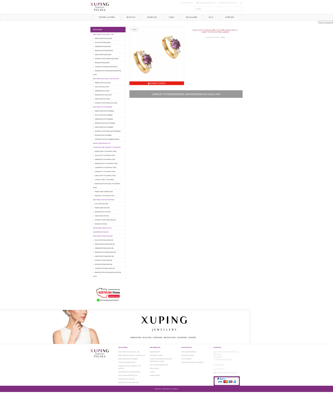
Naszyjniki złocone (102, 99)
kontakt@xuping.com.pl (227, 373)
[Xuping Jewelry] (114, 7)
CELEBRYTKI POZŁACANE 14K (105, 268)
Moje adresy (186, 359)
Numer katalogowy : (213, 37)
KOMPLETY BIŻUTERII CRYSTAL (105, 220)
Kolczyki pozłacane (102, 42)
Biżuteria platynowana (102, 107)
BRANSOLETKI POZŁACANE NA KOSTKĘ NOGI (107, 72)
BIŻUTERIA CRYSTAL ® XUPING (103, 199)
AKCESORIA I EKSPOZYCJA (102, 228)
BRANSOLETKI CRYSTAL (103, 212)
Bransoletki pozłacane (104, 50)
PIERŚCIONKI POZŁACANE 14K (105, 244)
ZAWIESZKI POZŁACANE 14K (104, 248)
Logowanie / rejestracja (227, 3)
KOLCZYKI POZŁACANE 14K (104, 240)
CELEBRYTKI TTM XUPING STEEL (106, 167)
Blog (211, 17)
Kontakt (229, 17)
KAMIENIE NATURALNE (100, 232)
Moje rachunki (187, 355)
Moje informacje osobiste (192, 362)
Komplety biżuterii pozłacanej (107, 58)
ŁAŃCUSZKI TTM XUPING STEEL (105, 175)
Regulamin (191, 17)
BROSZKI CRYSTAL (101, 224)
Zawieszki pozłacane (103, 46)
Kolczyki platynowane (104, 115)
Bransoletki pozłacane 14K (105, 252)
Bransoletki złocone (103, 95)
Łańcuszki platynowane (104, 127)
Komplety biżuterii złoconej (106, 103)
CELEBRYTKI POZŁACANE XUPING (106, 66)
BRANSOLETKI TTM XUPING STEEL (106, 163)
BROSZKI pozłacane (102, 62)
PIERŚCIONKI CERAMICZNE (104, 191)
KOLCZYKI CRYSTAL (101, 204)
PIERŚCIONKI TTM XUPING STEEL (106, 151)
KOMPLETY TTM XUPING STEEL (105, 171)
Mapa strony (155, 375)
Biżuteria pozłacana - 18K (103, 34)
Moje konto (186, 347)
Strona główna (107, 17)
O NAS (171, 17)
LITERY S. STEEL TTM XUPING (104, 179)
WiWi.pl (175, 389)
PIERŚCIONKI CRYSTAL (102, 208)
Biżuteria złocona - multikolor (106, 78)
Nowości (131, 17)
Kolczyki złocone (102, 87)
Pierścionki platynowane (104, 111)
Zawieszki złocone (102, 91)
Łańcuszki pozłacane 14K (104, 256)
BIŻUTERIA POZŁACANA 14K (103, 236)
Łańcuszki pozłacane (103, 54)
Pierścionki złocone (103, 83)
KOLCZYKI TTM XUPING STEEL (105, 155)
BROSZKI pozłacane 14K (103, 264)
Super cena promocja (101, 143)
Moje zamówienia (188, 352)
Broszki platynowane (103, 135)
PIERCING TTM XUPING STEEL (105, 195)
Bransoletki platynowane (105, 123)
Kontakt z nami (156, 355)
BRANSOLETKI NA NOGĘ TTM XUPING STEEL (106, 185)
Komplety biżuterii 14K (103, 260)
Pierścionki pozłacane (103, 38)
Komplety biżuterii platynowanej (108, 131)
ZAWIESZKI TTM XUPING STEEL (105, 159)
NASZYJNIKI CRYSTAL (102, 216)
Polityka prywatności (159, 365)
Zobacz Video (158, 83)
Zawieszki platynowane (104, 119)
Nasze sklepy (155, 352)
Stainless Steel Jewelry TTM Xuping (107, 147)
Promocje (152, 17)
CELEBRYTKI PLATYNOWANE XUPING (107, 139)
